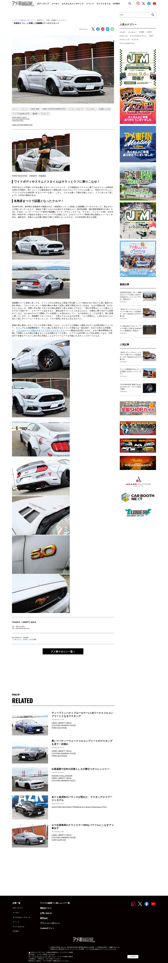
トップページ (15, 20)
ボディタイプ (30, 20)
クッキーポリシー (40, 956)
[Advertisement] (63, 671)
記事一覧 (23, 20)
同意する (132, 957)
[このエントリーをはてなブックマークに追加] (107, 29)
